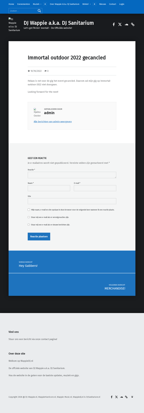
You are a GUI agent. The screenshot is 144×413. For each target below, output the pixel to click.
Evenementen (23, 4)
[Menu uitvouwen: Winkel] (94, 4)
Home (11, 4)
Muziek (36, 4)
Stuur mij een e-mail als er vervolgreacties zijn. (50, 217)
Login (121, 4)
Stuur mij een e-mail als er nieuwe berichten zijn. (50, 225)
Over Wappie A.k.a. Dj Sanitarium (64, 4)
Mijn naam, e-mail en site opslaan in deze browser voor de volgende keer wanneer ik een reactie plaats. (72, 210)
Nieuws (102, 4)
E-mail (77, 183)
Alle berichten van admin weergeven (53, 121)
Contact (112, 4)
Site (29, 196)
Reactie (31, 170)
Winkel (85, 4)
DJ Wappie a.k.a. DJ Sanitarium (59, 23)
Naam (31, 183)
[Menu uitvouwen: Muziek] (45, 4)
